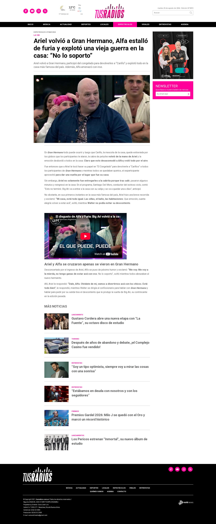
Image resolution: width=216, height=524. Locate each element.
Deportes (86, 24)
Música (46, 24)
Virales (145, 24)
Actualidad (66, 24)
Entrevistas (165, 24)
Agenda (184, 24)
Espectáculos (125, 24)
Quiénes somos (96, 492)
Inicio (30, 24)
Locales (104, 24)
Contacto (121, 492)
